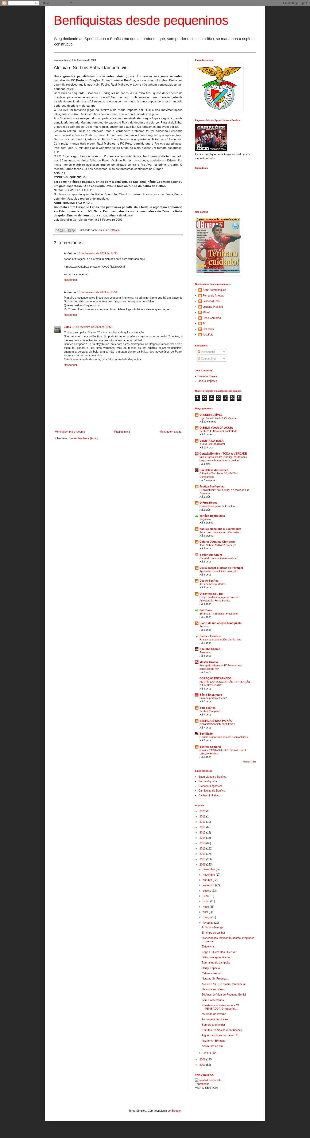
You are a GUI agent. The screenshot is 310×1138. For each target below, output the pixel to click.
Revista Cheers (207, 376)
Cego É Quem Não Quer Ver (219, 952)
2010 (202, 859)
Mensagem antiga (170, 431)
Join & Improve (207, 380)
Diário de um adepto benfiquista (220, 623)
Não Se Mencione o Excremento (220, 528)
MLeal (99, 230)
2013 (202, 843)
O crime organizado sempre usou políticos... (224, 737)
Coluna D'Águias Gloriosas (217, 541)
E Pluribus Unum (210, 554)
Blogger (176, 1110)
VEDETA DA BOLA (211, 440)
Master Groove (208, 662)
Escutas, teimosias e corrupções (222, 1030)
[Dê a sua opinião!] (61, 230)
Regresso (205, 519)
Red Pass (205, 610)
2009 (202, 864)
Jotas (67, 327)
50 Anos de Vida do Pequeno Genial (224, 994)
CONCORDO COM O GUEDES (217, 724)
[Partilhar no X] (65, 230)
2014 (202, 837)
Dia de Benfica (208, 580)
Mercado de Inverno (214, 1014)
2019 (202, 816)
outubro (208, 880)
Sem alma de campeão (216, 962)
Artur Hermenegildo (214, 289)
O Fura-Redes (208, 502)
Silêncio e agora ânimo (216, 957)
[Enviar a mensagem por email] (57, 230)
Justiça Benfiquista (211, 486)
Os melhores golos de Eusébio (217, 506)
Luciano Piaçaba (213, 306)
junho (206, 901)
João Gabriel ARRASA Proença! (217, 545)
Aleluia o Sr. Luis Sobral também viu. (224, 984)
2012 (202, 848)
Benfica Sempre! (210, 746)
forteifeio (208, 334)
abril (206, 912)
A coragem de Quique (215, 1019)
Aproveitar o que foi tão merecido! (218, 571)
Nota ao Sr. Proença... (215, 978)
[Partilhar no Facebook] (69, 230)
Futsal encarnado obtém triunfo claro (220, 639)
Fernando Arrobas (213, 295)
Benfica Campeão (209, 711)
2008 (202, 1059)
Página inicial (122, 431)
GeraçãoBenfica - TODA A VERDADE (223, 453)
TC (204, 323)
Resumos (204, 652)
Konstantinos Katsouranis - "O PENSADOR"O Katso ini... (220, 1007)
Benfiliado (206, 733)
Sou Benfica (207, 707)
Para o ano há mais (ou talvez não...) (220, 532)
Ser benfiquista (207, 781)
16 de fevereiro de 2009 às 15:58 (92, 327)
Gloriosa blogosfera (210, 786)
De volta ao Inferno (213, 989)
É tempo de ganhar (213, 932)
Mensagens (207, 351)
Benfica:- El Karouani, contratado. (218, 431)
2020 (202, 811)
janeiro (207, 1052)
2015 (202, 832)
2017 (202, 821)
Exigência (208, 946)
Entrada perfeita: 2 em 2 (213, 698)
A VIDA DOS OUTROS (212, 444)
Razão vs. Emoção (213, 1040)
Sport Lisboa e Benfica (212, 776)
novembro (209, 874)
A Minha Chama (209, 649)
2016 (202, 827)
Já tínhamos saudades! (212, 584)
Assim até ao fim (212, 1046)
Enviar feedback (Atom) (83, 438)
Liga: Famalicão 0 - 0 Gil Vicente (218, 418)
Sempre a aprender (213, 1024)
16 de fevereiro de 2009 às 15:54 (97, 292)
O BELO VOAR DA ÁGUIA (216, 427)
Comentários (208, 358)
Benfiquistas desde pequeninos (141, 20)
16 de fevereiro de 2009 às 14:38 (97, 253)
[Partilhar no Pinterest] (73, 230)
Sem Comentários (213, 1000)
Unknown (208, 329)
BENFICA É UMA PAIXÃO (215, 720)
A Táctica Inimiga (212, 927)
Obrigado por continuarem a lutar (218, 558)
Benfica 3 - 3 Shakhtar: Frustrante (218, 613)
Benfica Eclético (210, 636)
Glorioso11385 (211, 301)
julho (206, 896)
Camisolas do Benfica (211, 790)
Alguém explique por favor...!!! (220, 1035)
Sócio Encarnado (210, 694)
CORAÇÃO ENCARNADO (215, 678)
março (207, 917)
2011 (202, 853)
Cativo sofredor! (211, 973)
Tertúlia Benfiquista (212, 515)
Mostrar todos (249, 762)
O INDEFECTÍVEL (210, 414)
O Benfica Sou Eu (211, 593)
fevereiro (208, 922)
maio (206, 906)
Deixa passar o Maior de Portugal (221, 567)
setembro (209, 885)
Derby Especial (211, 968)
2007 (202, 1064)
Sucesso (204, 626)
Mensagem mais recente (70, 431)
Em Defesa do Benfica (213, 470)
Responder (70, 279)
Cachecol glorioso (209, 795)
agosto (207, 890)
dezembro (209, 869)
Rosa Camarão (212, 317)
